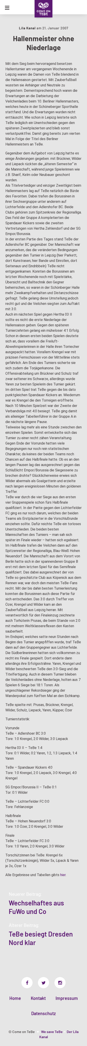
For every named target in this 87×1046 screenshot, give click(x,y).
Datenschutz (43, 1013)
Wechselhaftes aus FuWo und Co (36, 907)
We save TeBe (52, 1031)
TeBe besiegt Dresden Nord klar (41, 938)
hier (63, 875)
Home (15, 998)
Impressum (67, 998)
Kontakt (38, 998)
